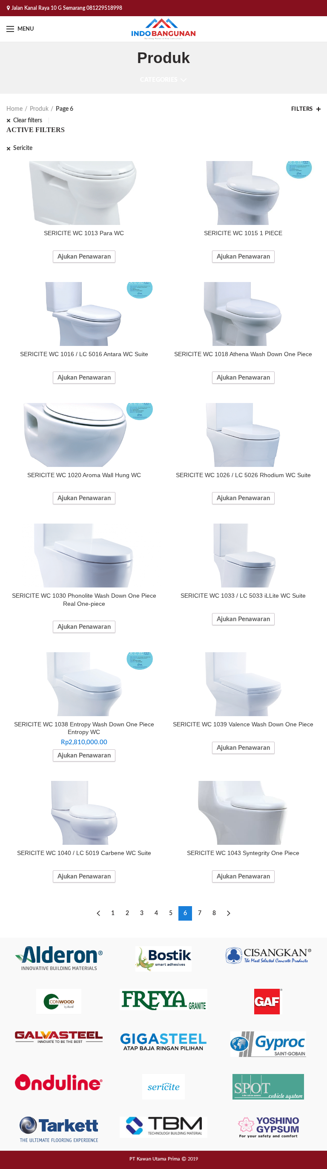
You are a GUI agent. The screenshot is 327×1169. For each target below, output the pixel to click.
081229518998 (104, 8)
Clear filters (27, 121)
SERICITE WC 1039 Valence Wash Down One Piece (243, 724)
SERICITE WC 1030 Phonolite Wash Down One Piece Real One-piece (84, 599)
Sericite (22, 148)
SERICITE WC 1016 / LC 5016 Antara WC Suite (84, 354)
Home (14, 109)
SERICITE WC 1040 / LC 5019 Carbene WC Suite (84, 852)
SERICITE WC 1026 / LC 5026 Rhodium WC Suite (243, 475)
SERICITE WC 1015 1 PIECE (243, 233)
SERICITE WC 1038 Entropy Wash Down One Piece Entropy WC (84, 728)
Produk (39, 109)
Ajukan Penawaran (84, 256)
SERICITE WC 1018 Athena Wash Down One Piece (243, 354)
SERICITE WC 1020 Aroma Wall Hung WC (84, 475)
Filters (302, 109)
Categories (159, 80)
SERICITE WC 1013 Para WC (84, 233)
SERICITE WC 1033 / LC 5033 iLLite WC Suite (243, 595)
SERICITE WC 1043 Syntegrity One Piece (243, 852)
